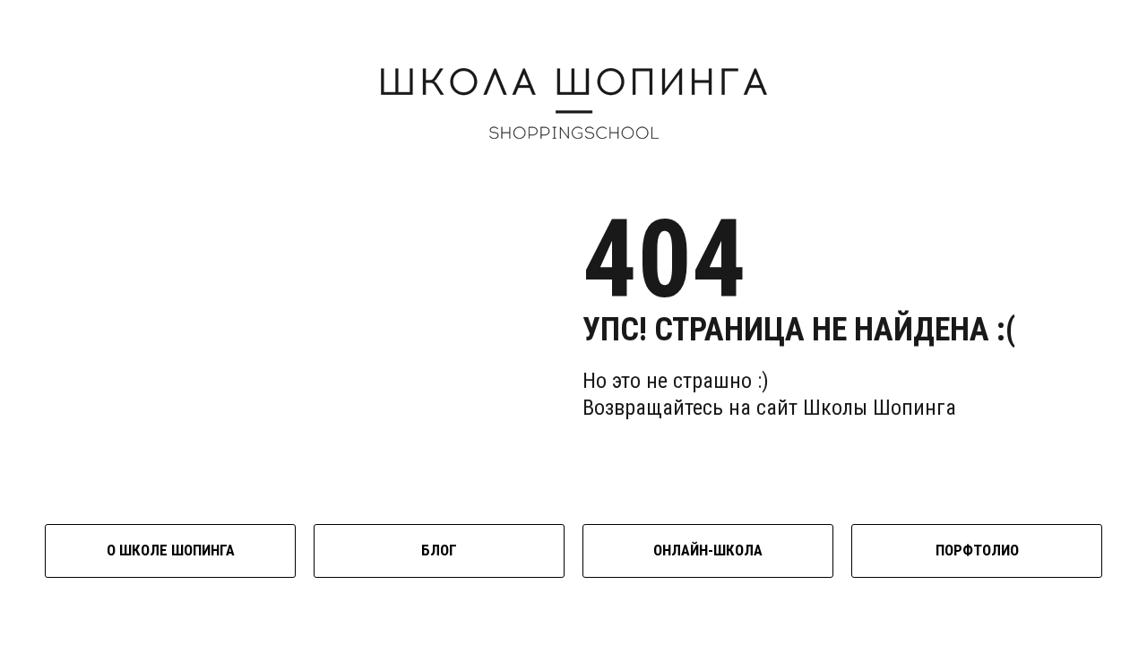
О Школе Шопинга (171, 550)
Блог (439, 550)
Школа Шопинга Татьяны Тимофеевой (574, 103)
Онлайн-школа (708, 550)
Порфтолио (977, 550)
